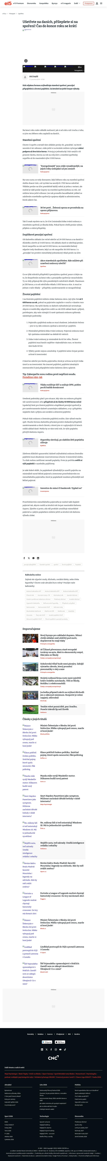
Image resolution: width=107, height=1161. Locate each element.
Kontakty (30, 1034)
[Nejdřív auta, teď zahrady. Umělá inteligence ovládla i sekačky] (30, 849)
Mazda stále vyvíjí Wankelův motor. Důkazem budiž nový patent (57, 777)
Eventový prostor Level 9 (65, 1077)
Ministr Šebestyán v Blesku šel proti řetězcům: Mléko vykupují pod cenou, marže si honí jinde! (62, 728)
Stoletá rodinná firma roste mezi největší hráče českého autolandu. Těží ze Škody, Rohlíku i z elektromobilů (60, 681)
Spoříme (21, 14)
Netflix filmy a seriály (46, 1136)
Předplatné (60, 1034)
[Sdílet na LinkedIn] (38, 558)
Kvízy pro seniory (10, 1099)
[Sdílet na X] (29, 558)
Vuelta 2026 (96, 1077)
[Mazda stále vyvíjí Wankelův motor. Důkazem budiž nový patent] (30, 782)
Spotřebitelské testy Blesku (64, 1074)
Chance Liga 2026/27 (83, 1077)
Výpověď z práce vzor (81, 1102)
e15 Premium (18, 3)
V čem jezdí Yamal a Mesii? (13, 1096)
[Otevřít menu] (101, 3)
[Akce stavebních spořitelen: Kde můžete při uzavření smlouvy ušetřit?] (30, 263)
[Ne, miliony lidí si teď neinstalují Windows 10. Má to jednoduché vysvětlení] (30, 829)
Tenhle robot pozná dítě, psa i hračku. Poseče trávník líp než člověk (58, 708)
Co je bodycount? (10, 1105)
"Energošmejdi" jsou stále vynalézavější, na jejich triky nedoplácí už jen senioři (61, 167)
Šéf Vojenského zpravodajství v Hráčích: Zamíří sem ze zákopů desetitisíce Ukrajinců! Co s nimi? (60, 966)
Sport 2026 (9, 1116)
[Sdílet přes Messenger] (33, 558)
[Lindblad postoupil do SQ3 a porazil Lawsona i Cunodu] (30, 952)
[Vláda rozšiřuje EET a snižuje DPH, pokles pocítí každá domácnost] (30, 387)
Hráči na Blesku (35, 1074)
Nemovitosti (80, 1074)
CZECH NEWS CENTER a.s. (61, 1148)
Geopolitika (43, 3)
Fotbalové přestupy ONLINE (45, 1077)
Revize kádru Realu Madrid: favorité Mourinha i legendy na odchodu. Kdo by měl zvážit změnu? (61, 866)
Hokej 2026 (8, 1128)
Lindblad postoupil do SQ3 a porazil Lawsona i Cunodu (62, 948)
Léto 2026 (43, 1085)
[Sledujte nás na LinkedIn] (42, 1049)
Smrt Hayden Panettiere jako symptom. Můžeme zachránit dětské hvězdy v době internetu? (60, 799)
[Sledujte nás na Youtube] (60, 1049)
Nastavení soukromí (14, 1156)
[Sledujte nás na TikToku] (65, 1049)
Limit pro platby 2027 (81, 1128)
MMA (6, 1122)
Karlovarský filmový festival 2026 (50, 1090)
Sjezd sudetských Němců (82, 1093)
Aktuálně (8, 1085)
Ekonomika (31, 3)
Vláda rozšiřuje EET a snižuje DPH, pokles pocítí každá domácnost (60, 386)
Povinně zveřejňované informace (89, 1156)
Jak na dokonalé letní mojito (48, 1106)
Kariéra (77, 1034)
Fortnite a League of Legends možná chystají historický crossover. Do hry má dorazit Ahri (62, 894)
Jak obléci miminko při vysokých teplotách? (53, 1103)
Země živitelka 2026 (81, 1136)
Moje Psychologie (11, 1074)
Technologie (44, 1116)
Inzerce (50, 1034)
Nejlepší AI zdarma (45, 1128)
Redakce (40, 1034)
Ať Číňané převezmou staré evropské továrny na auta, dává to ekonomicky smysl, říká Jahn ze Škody (61, 652)
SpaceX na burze (45, 1122)
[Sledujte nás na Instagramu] (55, 1049)
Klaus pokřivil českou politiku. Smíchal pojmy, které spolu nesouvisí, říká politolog (61, 753)
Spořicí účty (78, 1125)
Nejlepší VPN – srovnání (47, 1134)
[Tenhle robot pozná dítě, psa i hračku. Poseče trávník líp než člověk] (30, 709)
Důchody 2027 (79, 1131)
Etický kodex (73, 1156)
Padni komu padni (80, 1099)
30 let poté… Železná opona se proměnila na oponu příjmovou (61, 209)
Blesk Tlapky (23, 1074)
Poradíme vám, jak (32, 377)
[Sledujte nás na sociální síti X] (46, 1049)
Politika (78, 1085)
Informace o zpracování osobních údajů (81, 1153)
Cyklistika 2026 (9, 1139)
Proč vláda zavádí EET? (82, 1096)
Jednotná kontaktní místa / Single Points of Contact (52, 1156)
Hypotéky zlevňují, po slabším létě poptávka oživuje (62, 441)
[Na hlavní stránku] (8, 3)
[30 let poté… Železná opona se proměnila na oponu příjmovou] (30, 210)
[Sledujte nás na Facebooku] (51, 1049)
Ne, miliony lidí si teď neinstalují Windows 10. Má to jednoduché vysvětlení (61, 824)
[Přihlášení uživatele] (97, 3)
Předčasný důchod (80, 1122)
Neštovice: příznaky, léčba (13, 1093)
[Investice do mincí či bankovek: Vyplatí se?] (30, 491)
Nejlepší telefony (45, 1125)
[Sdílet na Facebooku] (24, 558)
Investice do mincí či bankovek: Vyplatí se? (61, 488)
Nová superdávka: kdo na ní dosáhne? (87, 1090)
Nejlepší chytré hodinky (47, 1131)
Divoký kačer (79, 1105)
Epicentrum (8, 1090)
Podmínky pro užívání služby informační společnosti (51, 1153)
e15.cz (4, 14)
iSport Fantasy (47, 1074)
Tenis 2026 (8, 1131)
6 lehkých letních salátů (47, 1109)
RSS (69, 1034)
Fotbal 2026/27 (9, 1125)
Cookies (97, 1153)
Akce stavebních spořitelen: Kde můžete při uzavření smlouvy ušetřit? (61, 262)
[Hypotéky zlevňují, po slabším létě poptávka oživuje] (30, 442)
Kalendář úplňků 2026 (11, 1102)
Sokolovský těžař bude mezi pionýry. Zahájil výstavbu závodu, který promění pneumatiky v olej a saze (62, 666)
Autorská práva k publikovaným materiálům (19, 1153)
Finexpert (12, 14)
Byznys (54, 3)
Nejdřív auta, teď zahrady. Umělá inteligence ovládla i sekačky (62, 844)
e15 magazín (66, 3)
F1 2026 (7, 1134)
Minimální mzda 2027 (81, 1134)
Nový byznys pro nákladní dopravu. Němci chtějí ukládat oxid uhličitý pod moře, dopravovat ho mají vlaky (61, 638)
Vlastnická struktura (28, 1156)
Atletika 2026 (9, 1136)
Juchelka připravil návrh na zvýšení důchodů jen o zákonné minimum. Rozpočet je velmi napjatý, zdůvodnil (62, 695)
